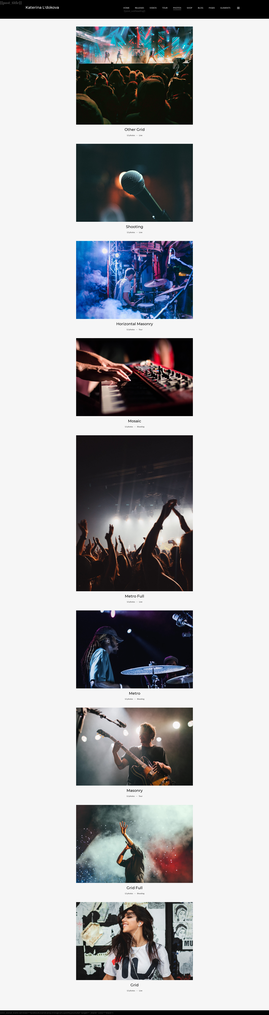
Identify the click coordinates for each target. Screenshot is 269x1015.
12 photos (131, 135)
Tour (141, 329)
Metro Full (134, 596)
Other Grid (135, 129)
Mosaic (134, 421)
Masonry (135, 790)
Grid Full (135, 888)
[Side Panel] (238, 8)
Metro (134, 693)
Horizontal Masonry (134, 324)
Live (140, 135)
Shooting (134, 226)
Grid (134, 985)
